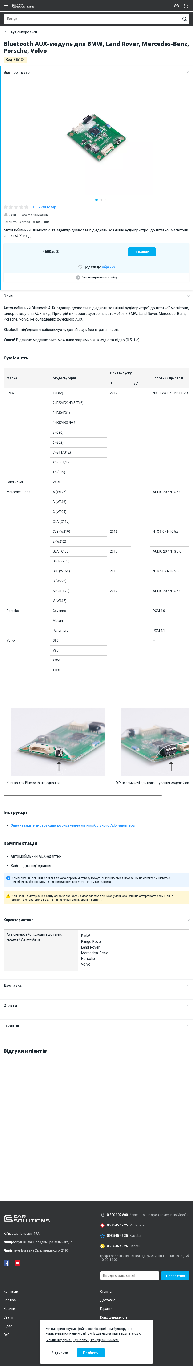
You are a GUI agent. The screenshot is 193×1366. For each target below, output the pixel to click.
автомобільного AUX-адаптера (73, 825)
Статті (8, 1317)
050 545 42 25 (117, 1225)
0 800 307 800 (117, 1215)
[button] (96, 200)
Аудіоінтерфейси (24, 32)
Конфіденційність (114, 1317)
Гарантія (11, 1025)
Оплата (10, 1005)
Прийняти (91, 1353)
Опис (8, 296)
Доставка (13, 985)
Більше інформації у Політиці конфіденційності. (82, 1340)
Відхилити (59, 1353)
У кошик (142, 252)
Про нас (10, 1300)
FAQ (7, 1335)
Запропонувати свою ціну (99, 277)
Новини (9, 1309)
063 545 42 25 (117, 1246)
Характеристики (18, 920)
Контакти (11, 1291)
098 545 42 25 (117, 1236)
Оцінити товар (44, 207)
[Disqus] (96, 1117)
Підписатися (175, 1276)
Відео (8, 1326)
